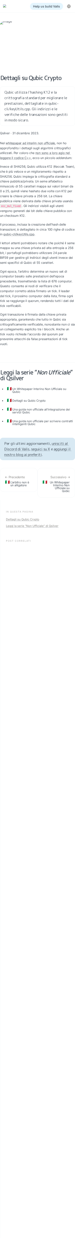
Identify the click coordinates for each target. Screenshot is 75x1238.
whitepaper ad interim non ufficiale (30, 143)
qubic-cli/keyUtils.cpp (18, 234)
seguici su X (40, 449)
